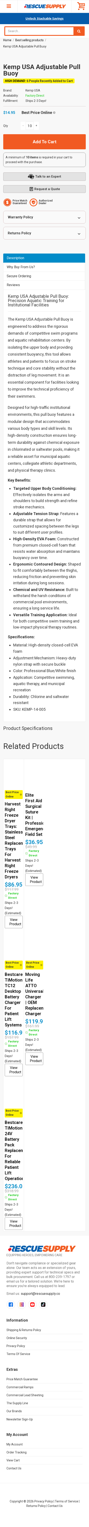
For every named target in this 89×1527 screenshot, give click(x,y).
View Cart (13, 1460)
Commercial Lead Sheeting (24, 1395)
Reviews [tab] (13, 285)
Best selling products (29, 40)
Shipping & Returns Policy (23, 1330)
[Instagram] (21, 1304)
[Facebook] (10, 1304)
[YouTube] (32, 1304)
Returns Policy (19, 233)
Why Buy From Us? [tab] (21, 267)
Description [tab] (15, 258)
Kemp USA (32, 90)
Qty (5, 126)
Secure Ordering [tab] (19, 276)
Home (7, 40)
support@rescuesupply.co (40, 1294)
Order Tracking (16, 1452)
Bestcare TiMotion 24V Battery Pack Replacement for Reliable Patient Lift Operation (17, 1150)
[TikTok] (43, 1304)
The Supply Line (17, 1403)
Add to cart (44, 141)
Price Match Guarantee (22, 1379)
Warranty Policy (20, 217)
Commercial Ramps (19, 1387)
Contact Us (13, 1468)
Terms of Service (18, 1354)
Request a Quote (47, 189)
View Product (15, 922)
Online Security (16, 1338)
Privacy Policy (15, 1346)
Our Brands (14, 1411)
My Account (14, 1444)
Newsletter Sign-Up (19, 1419)
